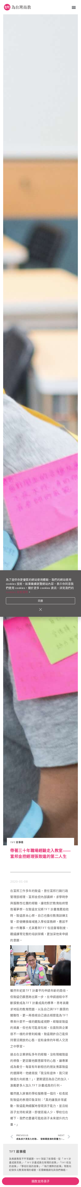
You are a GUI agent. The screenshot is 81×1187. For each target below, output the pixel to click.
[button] (74, 7)
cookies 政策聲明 (17, 592)
